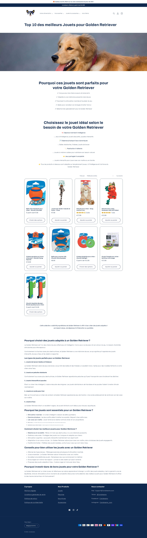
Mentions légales (30, 490)
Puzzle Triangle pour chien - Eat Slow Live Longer (110, 257)
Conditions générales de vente (34, 494)
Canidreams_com (106, 502)
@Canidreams (102, 494)
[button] (46, 13)
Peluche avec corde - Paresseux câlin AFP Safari (110, 209)
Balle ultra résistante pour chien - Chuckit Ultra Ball (34, 209)
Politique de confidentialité (33, 502)
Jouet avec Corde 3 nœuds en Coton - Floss (60, 209)
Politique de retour (30, 498)
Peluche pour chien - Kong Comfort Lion (85, 209)
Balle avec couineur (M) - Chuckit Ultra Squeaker (59, 257)
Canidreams (104, 498)
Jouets (60, 490)
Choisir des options (35, 220)
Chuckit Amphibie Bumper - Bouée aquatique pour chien (35, 304)
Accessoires (62, 502)
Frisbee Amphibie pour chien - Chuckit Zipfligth (86, 257)
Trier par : (82, 175)
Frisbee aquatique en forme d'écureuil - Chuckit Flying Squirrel (35, 258)
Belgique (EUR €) (31, 525)
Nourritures (62, 498)
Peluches (61, 494)
